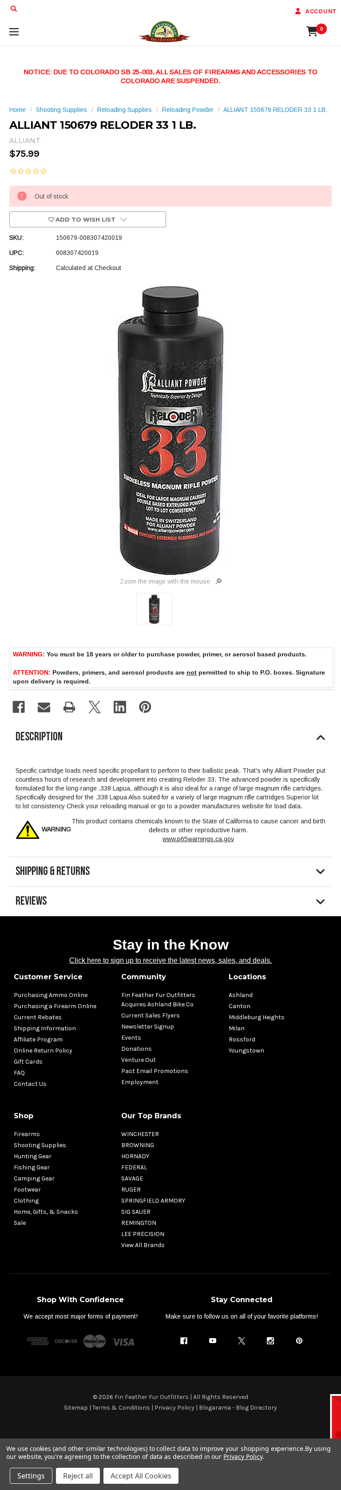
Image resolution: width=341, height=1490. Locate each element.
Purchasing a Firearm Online (55, 1006)
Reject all (78, 1476)
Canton (239, 1006)
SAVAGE (132, 1178)
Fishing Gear (32, 1167)
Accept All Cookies (141, 1476)
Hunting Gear (33, 1156)
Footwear (27, 1189)
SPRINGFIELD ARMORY (153, 1200)
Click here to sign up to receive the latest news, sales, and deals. (170, 960)
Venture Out (138, 1060)
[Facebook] (18, 707)
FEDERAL (134, 1167)
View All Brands (143, 1245)
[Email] (44, 707)
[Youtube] (212, 1341)
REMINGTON (138, 1223)
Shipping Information (45, 1028)
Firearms (27, 1134)
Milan (237, 1028)
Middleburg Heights (257, 1017)
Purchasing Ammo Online (50, 995)
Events (131, 1037)
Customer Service (48, 977)
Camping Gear (34, 1178)
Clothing (26, 1200)
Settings (31, 1476)
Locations (247, 977)
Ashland (241, 995)
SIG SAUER (136, 1212)
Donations (136, 1049)
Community (143, 977)
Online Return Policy (43, 1050)
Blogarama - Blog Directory (238, 1407)
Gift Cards (28, 1061)
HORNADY (135, 1156)
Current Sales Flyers (150, 1015)
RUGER (131, 1189)
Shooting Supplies (40, 1145)
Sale (20, 1223)
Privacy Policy (174, 1407)
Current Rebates (38, 1017)
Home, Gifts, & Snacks (46, 1212)
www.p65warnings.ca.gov (198, 838)
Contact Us (30, 1084)
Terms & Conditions (121, 1407)
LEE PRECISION (142, 1234)
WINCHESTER (140, 1134)
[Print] (69, 707)
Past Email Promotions (154, 1071)
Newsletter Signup (147, 1026)
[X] (94, 707)
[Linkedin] (120, 707)
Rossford (242, 1039)
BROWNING (137, 1145)
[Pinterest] (145, 707)
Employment (140, 1082)
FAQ (19, 1073)
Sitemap (76, 1407)
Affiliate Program (38, 1039)
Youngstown (246, 1050)
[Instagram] (270, 1341)
